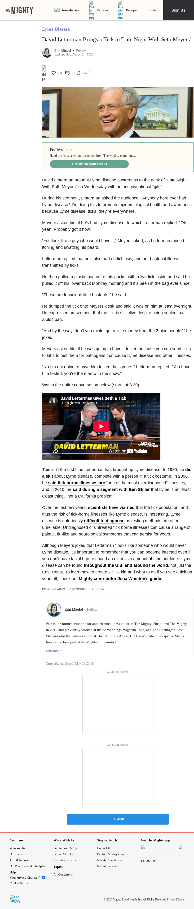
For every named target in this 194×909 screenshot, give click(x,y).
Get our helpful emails (89, 164)
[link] (19, 10)
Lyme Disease (56, 29)
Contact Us (104, 848)
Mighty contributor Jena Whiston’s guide (120, 578)
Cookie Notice (19, 883)
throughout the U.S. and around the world (126, 565)
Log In (151, 10)
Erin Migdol (63, 50)
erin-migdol (54, 651)
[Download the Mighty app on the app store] (158, 850)
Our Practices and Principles (27, 866)
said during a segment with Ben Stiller (111, 489)
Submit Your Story (65, 848)
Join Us (178, 10)
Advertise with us (64, 860)
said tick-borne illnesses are (76, 482)
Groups (131, 10)
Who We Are (18, 848)
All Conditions (63, 874)
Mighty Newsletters (109, 860)
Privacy (171, 899)
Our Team (16, 854)
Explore (102, 10)
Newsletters (70, 10)
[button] (81, 51)
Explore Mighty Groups (112, 854)
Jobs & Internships (21, 860)
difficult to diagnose (104, 520)
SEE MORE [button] (118, 819)
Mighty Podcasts (108, 866)
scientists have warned (111, 507)
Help (13, 872)
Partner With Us (63, 854)
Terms (180, 899)
